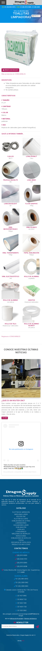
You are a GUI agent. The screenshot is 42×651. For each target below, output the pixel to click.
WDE (23, 640)
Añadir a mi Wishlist (11, 70)
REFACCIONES (21, 536)
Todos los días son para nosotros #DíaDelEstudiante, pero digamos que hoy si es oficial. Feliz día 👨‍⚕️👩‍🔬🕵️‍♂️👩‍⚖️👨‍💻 (19, 466)
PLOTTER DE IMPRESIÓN (21, 512)
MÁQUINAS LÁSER (21, 514)
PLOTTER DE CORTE (21, 519)
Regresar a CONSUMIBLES (11, 336)
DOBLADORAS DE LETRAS (21, 521)
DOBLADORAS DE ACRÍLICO (21, 538)
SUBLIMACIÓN (21, 527)
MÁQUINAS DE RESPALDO (21, 534)
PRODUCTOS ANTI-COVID (21, 544)
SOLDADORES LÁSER (21, 525)
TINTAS (21, 540)
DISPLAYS (21, 529)
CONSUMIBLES (21, 532)
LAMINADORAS (20, 523)
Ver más (4, 418)
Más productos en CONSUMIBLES (14, 74)
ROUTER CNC (21, 516)
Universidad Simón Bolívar (32, 472)
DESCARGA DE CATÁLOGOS (21, 542)
